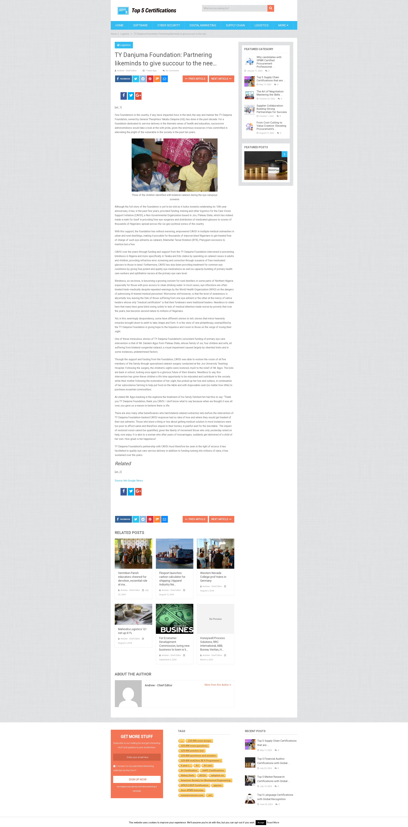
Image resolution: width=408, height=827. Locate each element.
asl (210, 795)
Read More (273, 822)
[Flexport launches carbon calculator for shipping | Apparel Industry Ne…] (174, 554)
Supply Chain (235, 25)
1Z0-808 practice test (192, 750)
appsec (218, 785)
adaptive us (217, 775)
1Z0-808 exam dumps (199, 740)
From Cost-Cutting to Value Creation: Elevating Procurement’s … (271, 125)
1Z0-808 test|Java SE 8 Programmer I (200, 760)
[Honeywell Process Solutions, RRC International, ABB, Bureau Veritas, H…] (215, 619)
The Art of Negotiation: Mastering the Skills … (270, 93)
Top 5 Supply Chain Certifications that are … (271, 79)
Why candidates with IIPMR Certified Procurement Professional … (269, 62)
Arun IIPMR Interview (192, 790)
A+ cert (208, 765)
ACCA (202, 775)
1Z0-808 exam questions (194, 745)
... (182, 740)
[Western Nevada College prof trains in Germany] (215, 554)
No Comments (172, 70)
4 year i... (186, 765)
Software (140, 25)
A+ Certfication (189, 770)
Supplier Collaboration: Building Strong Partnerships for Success (272, 109)
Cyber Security (168, 25)
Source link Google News (129, 480)
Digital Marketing (203, 25)
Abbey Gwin (187, 775)
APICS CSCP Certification (194, 785)
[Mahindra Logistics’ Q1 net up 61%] (133, 614)
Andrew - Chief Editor (127, 70)
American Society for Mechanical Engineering (205, 780)
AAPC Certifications (213, 770)
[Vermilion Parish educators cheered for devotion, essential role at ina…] (133, 554)
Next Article (220, 78)
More (282, 25)
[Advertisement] (152, 506)
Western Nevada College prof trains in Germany (213, 576)
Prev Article (196, 78)
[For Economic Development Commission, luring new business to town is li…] (174, 619)
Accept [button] (261, 822)
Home (120, 25)
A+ (197, 765)
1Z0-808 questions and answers (198, 755)
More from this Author (216, 684)
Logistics (262, 25)
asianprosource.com (192, 795)
